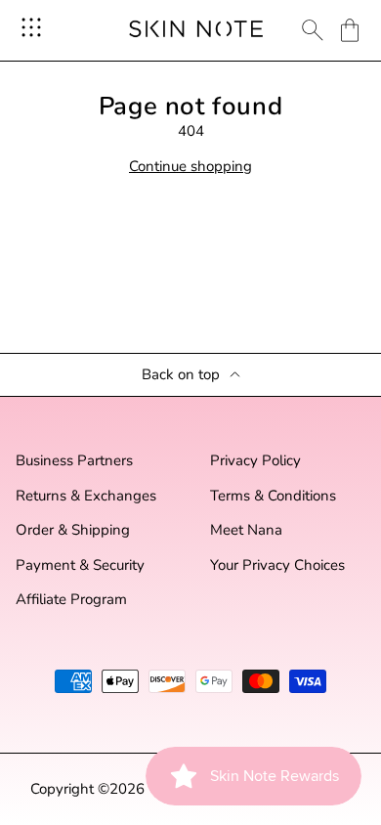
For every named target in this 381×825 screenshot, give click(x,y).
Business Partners (74, 461)
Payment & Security (80, 565)
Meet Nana (246, 530)
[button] (349, 30)
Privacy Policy (255, 461)
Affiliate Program (71, 599)
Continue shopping (190, 166)
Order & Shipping (73, 530)
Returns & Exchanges (86, 496)
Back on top (181, 375)
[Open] (31, 27)
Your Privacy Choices (277, 565)
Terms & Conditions (273, 496)
